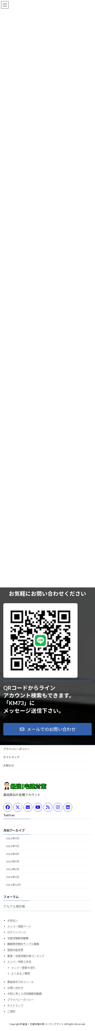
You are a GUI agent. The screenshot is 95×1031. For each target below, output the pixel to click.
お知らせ (8, 765)
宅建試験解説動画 (17, 938)
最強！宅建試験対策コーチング (25, 956)
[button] (47, 729)
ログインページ (16, 932)
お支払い (12, 920)
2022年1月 (12, 877)
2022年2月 (12, 869)
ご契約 (11, 1011)
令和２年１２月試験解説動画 (24, 994)
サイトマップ (11, 757)
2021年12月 (13, 884)
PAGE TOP (88, 995)
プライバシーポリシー (16, 749)
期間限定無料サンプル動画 (23, 944)
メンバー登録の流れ (23, 967)
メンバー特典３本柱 (19, 961)
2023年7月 (12, 838)
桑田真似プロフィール (20, 982)
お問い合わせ (15, 988)
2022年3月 (12, 861)
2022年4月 (12, 854)
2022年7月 (12, 846)
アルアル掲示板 (14, 906)
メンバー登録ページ (19, 926)
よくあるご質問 (20, 973)
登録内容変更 (15, 950)
